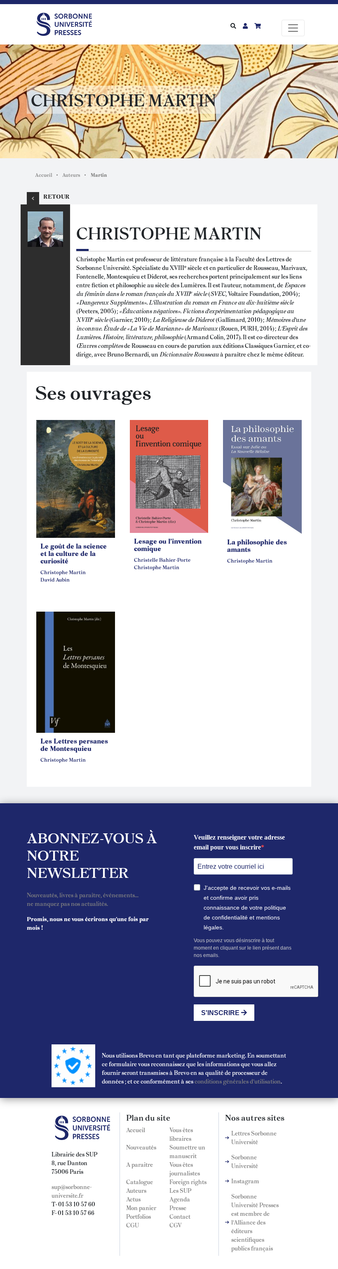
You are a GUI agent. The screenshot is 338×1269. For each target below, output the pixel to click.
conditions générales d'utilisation (238, 1081)
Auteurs (71, 174)
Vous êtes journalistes (184, 1168)
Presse (177, 1207)
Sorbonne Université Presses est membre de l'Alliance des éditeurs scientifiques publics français (255, 1222)
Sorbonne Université (244, 1161)
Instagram (245, 1181)
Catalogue (139, 1182)
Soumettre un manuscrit (187, 1151)
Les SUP (180, 1190)
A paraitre (139, 1164)
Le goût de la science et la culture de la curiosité (73, 553)
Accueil (43, 174)
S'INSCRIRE (221, 1012)
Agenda (179, 1199)
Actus (133, 1199)
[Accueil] (67, 22)
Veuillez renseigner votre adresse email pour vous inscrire (239, 842)
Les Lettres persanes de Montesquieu (74, 744)
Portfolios (138, 1216)
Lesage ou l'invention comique (168, 544)
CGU (132, 1225)
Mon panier (141, 1207)
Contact (179, 1216)
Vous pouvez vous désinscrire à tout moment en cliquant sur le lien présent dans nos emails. (242, 948)
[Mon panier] (257, 25)
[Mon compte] (245, 25)
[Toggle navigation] (293, 28)
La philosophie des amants (257, 545)
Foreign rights (188, 1182)
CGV (175, 1225)
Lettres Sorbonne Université (254, 1137)
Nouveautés (141, 1147)
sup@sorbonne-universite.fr (72, 1190)
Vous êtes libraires (181, 1134)
